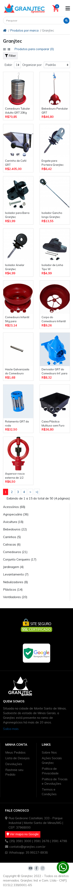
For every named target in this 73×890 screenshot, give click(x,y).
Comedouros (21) (15, 552)
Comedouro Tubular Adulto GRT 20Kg (17, 110)
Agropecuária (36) (16, 514)
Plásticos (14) (13, 589)
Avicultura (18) (13, 522)
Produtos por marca (24, 30)
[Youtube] (30, 868)
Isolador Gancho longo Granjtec (52, 215)
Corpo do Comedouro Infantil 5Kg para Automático (54, 319)
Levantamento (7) (16, 574)
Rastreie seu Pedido (14, 772)
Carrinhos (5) (12, 537)
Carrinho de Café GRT (16, 162)
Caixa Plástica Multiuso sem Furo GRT (53, 424)
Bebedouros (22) (15, 529)
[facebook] (36, 868)
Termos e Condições (49, 792)
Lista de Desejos (17, 758)
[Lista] (9, 49)
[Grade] (4, 49)
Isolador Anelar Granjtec (14, 267)
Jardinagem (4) (13, 567)
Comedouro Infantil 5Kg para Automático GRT (17, 319)
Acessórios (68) (14, 507)
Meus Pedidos (15, 752)
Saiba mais (11, 729)
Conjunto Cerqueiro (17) (19, 559)
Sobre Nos (49, 752)
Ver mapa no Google (24, 834)
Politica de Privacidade (50, 771)
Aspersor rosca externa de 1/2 (15, 475)
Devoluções (13, 764)
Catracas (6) (12, 544)
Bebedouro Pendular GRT (55, 110)
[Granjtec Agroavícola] (24, 8)
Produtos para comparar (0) (34, 49)
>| (36, 492)
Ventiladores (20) (15, 597)
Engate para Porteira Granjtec (53, 162)
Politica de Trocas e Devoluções (55, 781)
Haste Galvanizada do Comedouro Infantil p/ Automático (17, 372)
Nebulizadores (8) (15, 582)
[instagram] (42, 868)
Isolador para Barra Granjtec (17, 215)
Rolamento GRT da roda (17, 423)
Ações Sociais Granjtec (52, 760)
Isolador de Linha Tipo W (52, 267)
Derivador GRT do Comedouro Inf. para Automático (54, 372)
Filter (12, 56)
